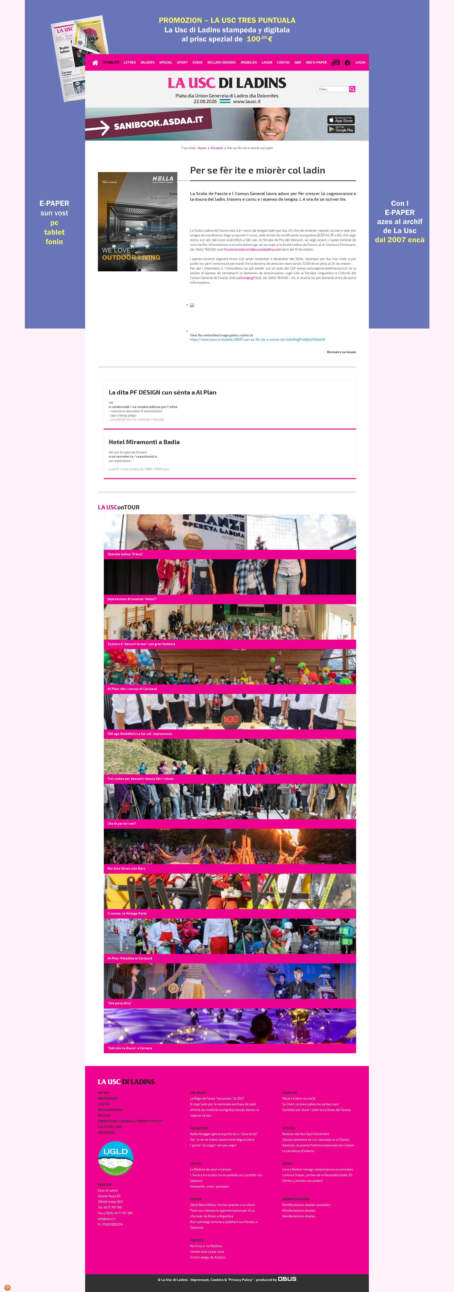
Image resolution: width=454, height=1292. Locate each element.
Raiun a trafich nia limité (298, 1098)
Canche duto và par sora (207, 1251)
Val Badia (198, 1093)
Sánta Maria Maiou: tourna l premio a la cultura (222, 1205)
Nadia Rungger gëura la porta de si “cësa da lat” (224, 1134)
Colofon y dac (110, 1127)
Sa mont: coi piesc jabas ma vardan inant (310, 1104)
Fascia (195, 1164)
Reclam (104, 1115)
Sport (287, 1164)
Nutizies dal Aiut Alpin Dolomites (305, 1134)
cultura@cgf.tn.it (248, 278)
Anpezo (196, 1240)
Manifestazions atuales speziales (306, 1205)
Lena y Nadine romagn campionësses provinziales (317, 1169)
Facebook (106, 1132)
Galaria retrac (165, 209)
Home (202, 148)
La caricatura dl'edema (298, 1151)
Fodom (195, 1199)
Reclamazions (110, 1110)
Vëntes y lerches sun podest (302, 1181)
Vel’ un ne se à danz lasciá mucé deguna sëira (222, 1139)
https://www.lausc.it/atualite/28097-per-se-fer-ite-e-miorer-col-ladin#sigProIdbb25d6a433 (257, 339)
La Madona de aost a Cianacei (210, 1169)
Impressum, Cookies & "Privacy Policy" (130, 1121)
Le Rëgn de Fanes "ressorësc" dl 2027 (217, 1098)
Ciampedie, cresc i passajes (209, 1186)
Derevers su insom (341, 352)
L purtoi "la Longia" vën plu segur (213, 1145)
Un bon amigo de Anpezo (208, 1257)
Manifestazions (296, 1199)
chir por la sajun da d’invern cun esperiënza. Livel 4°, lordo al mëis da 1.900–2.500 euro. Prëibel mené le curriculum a (139, 465)
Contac (104, 1104)
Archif (103, 1093)
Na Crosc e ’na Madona (206, 1246)
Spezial (289, 1128)
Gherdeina (199, 1128)
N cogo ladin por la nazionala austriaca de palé (223, 1104)
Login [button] (360, 62)
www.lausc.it (247, 101)
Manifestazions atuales (298, 1210)
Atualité (217, 148)
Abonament (108, 1098)
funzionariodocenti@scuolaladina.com (252, 249)
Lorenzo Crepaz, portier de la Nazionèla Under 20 (317, 1175)
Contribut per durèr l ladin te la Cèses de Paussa (316, 1110)
